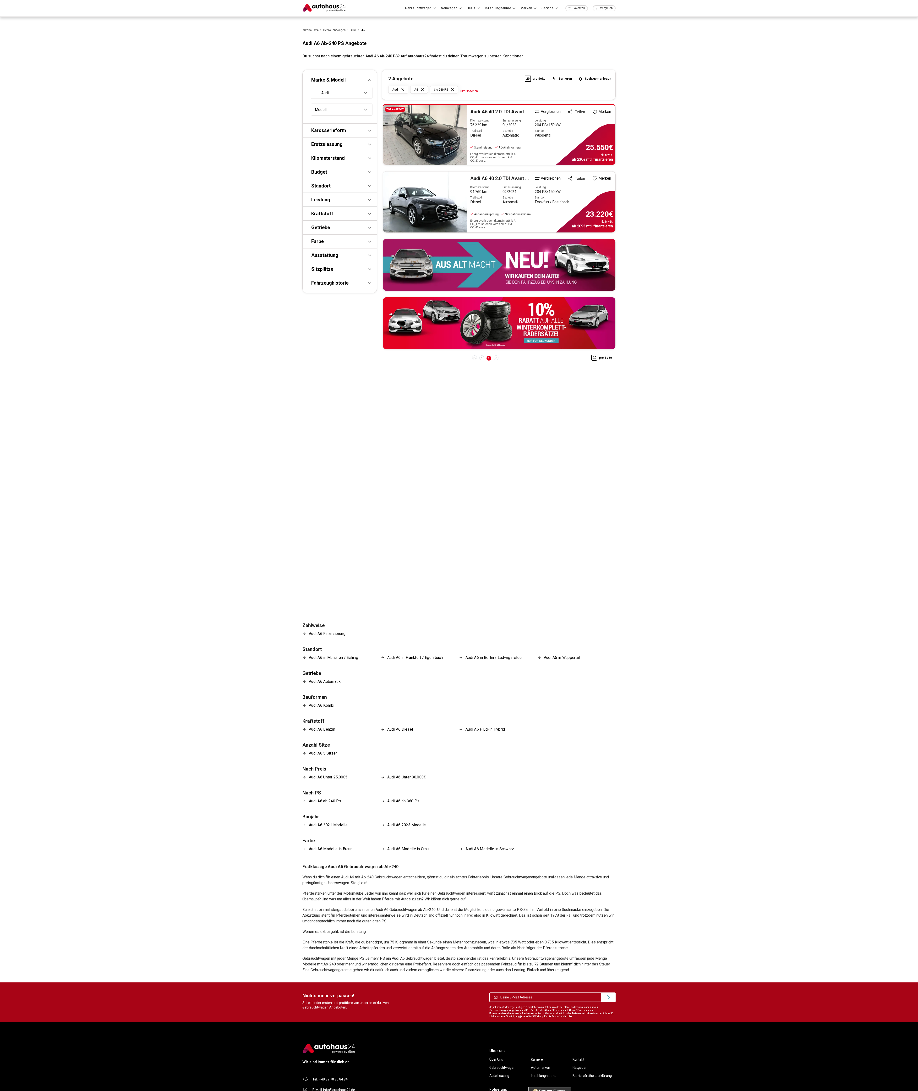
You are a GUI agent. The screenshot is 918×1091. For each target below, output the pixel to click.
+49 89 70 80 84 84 (333, 1079)
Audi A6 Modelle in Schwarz (489, 849)
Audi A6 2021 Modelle (328, 825)
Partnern (527, 1013)
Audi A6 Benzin (322, 729)
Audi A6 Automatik (325, 681)
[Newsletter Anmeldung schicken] (608, 997)
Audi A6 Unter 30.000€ (406, 777)
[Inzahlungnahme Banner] (499, 265)
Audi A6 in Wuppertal (562, 657)
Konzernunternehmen (501, 1013)
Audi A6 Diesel (400, 729)
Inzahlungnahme (544, 1076)
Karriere (537, 1059)
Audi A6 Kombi (321, 705)
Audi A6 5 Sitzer (323, 753)
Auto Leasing (499, 1076)
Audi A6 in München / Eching (333, 657)
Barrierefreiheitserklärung (592, 1076)
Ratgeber (580, 1067)
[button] (340, 80)
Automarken (540, 1067)
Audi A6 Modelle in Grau (408, 849)
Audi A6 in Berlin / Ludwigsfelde (493, 657)
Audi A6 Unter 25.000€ (328, 777)
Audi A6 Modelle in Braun (330, 849)
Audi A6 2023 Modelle (406, 825)
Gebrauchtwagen (502, 1067)
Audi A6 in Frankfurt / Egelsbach (415, 657)
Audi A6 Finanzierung (327, 633)
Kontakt (578, 1059)
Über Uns (496, 1059)
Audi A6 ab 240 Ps (325, 801)
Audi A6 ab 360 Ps (403, 801)
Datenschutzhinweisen (585, 1013)
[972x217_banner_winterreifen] (499, 323)
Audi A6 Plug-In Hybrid (485, 729)
